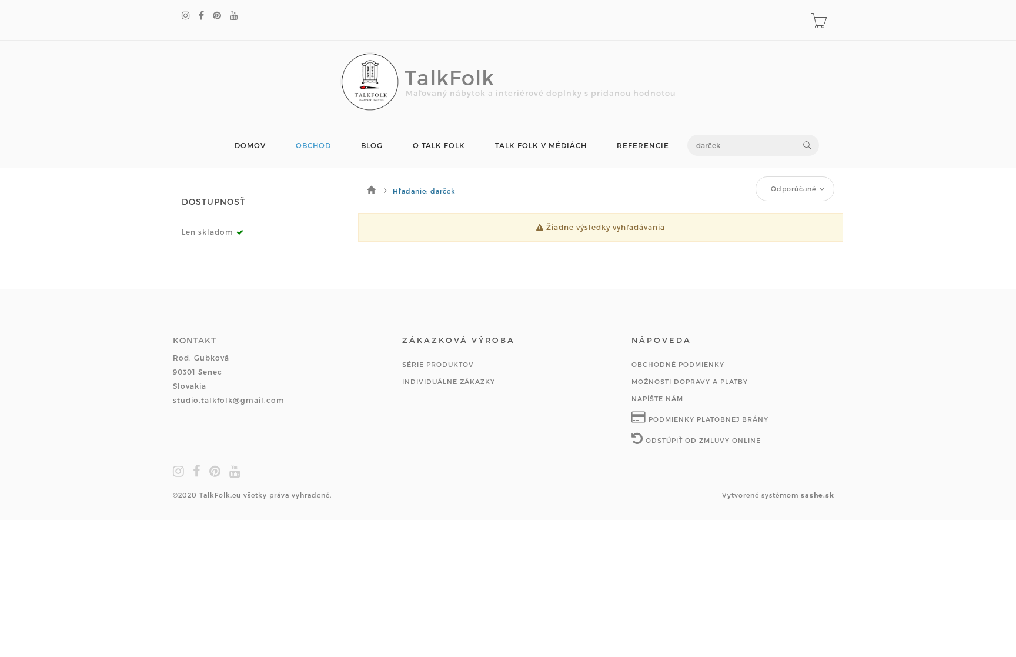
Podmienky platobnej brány (707, 419)
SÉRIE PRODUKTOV (438, 364)
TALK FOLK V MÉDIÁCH (541, 145)
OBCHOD (313, 145)
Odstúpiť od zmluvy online (702, 440)
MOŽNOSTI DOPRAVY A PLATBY (689, 381)
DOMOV (250, 145)
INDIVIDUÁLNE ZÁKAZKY (448, 381)
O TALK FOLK (439, 145)
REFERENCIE (643, 145)
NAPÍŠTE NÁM (657, 398)
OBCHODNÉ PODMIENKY (677, 364)
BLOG (372, 145)
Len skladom (207, 232)
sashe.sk (817, 495)
